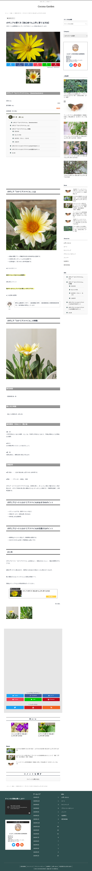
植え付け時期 (18, 134)
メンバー (66, 257)
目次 (15, 117)
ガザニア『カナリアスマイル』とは (20, 125)
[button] (86, 24)
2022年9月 (46, 830)
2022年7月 (46, 837)
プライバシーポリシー (70, 254)
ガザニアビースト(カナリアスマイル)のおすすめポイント (26, 146)
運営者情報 (67, 265)
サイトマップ (67, 250)
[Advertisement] (33, 171)
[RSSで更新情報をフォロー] (51, 707)
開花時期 (17, 131)
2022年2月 (46, 852)
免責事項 (66, 261)
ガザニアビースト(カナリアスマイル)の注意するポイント (26, 149)
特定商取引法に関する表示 (65, 866)
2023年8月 (46, 808)
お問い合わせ (67, 243)
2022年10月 (46, 826)
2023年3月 (46, 815)
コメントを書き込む (33, 779)
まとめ (13, 152)
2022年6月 (46, 841)
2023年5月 (46, 812)
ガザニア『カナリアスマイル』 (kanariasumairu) (25, 122)
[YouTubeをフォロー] (33, 707)
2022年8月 (46, 834)
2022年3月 (46, 848)
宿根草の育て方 (11, 18)
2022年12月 (46, 823)
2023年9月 (46, 804)
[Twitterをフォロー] (15, 707)
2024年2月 (46, 797)
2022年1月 (46, 855)
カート (65, 246)
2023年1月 (46, 819)
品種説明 (17, 141)
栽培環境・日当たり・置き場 (22, 138)
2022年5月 (46, 845)
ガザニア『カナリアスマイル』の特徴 (21, 129)
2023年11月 (46, 801)
